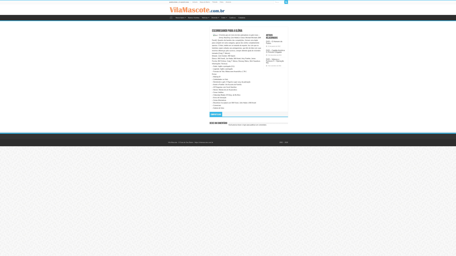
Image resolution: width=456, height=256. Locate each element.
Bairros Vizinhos (193, 18)
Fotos (221, 2)
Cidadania (241, 18)
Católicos (232, 18)
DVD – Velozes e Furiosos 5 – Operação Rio (275, 61)
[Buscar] (286, 2)
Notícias (205, 18)
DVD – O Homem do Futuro (274, 42)
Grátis (223, 18)
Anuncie (228, 2)
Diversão (214, 18)
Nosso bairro (180, 18)
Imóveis (194, 2)
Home (171, 17)
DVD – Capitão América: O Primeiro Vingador (275, 51)
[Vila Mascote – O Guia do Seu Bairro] (197, 9)
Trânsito (214, 2)
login (244, 125)
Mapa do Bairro (205, 2)
